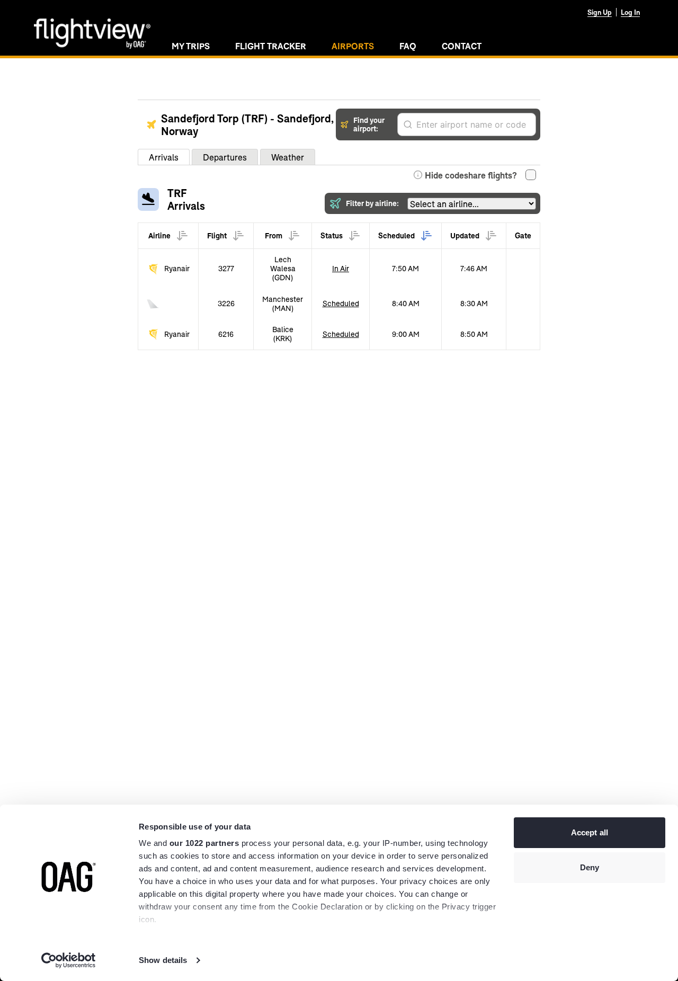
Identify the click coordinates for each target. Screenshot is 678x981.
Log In (630, 12)
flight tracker (270, 46)
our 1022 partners (204, 843)
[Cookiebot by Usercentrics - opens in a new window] (68, 960)
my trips (191, 46)
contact (461, 46)
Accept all (589, 832)
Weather (287, 157)
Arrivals (164, 157)
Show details (163, 960)
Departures (225, 157)
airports (353, 46)
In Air (340, 268)
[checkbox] (530, 175)
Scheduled (341, 303)
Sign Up (599, 12)
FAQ (407, 46)
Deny (589, 867)
